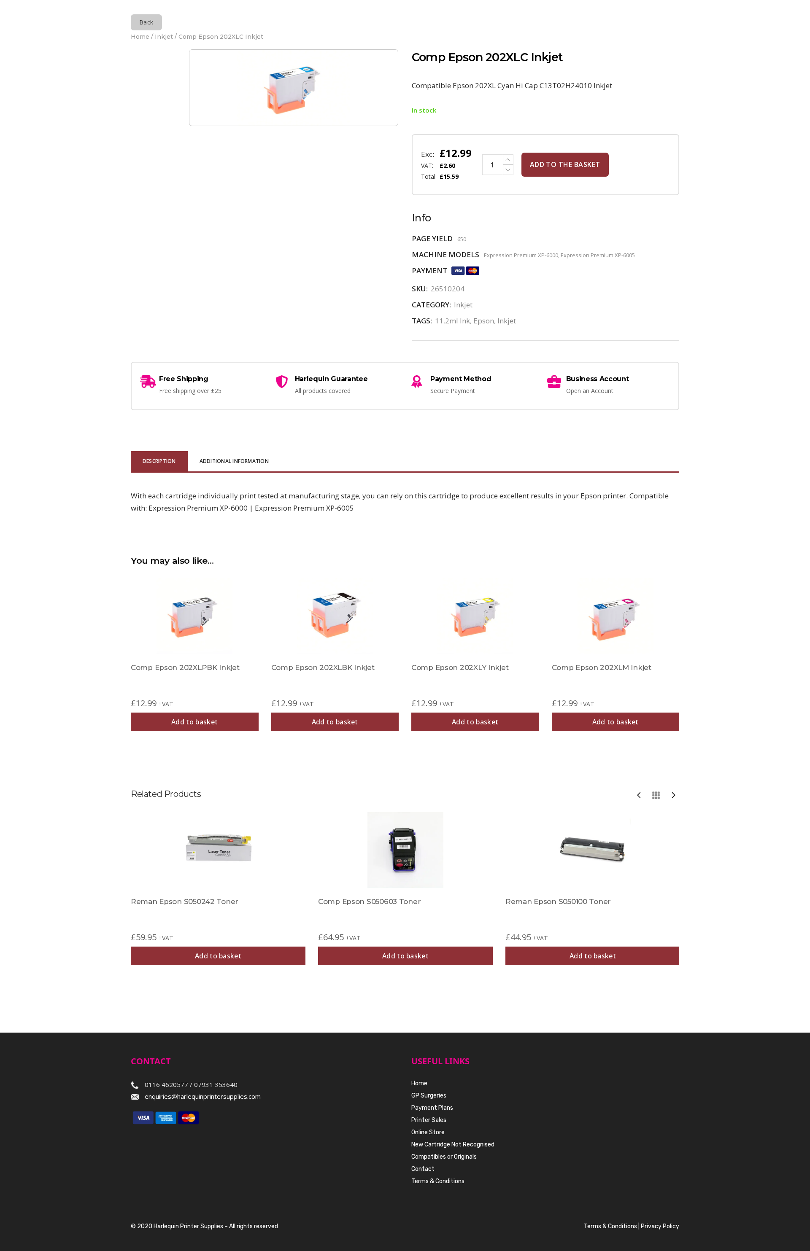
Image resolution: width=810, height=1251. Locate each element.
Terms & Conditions (437, 1181)
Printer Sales (428, 1120)
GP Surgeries (428, 1095)
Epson (483, 321)
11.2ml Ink (452, 321)
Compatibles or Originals (444, 1156)
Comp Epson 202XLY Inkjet (459, 667)
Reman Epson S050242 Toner (184, 901)
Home (140, 36)
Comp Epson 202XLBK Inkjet (323, 667)
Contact (423, 1169)
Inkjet (164, 36)
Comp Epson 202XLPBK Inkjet (185, 667)
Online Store (428, 1132)
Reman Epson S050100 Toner (558, 901)
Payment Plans (432, 1107)
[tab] (159, 462)
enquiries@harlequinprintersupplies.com (203, 1096)
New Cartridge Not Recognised (452, 1144)
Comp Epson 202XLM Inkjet (601, 667)
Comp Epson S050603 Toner (369, 901)
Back (146, 22)
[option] (218, 888)
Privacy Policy (660, 1226)
